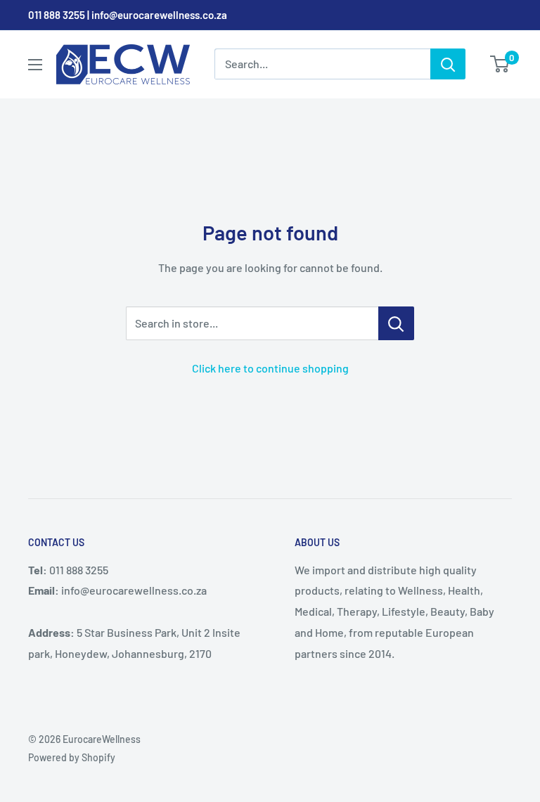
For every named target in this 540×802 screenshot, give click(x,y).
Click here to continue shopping (270, 368)
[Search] (447, 63)
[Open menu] (35, 64)
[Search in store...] (396, 323)
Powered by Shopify (71, 757)
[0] (500, 64)
